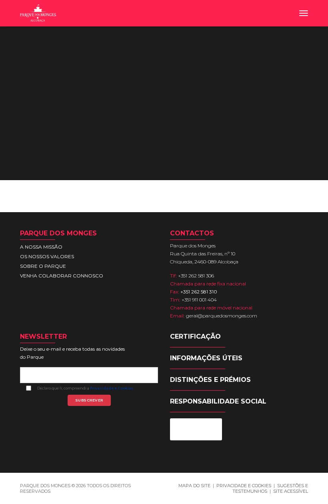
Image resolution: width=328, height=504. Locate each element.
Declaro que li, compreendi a (85, 388)
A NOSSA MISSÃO (41, 247)
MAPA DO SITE (194, 485)
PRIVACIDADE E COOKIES (243, 485)
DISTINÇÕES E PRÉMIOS (210, 380)
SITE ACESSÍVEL (290, 491)
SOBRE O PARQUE (43, 266)
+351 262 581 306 (196, 276)
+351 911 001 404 (199, 300)
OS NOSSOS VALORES (47, 256)
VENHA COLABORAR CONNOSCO (61, 276)
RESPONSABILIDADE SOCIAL (218, 401)
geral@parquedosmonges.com (221, 316)
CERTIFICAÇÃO (195, 336)
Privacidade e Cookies (112, 388)
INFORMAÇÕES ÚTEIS (206, 358)
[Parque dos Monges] (38, 13)
